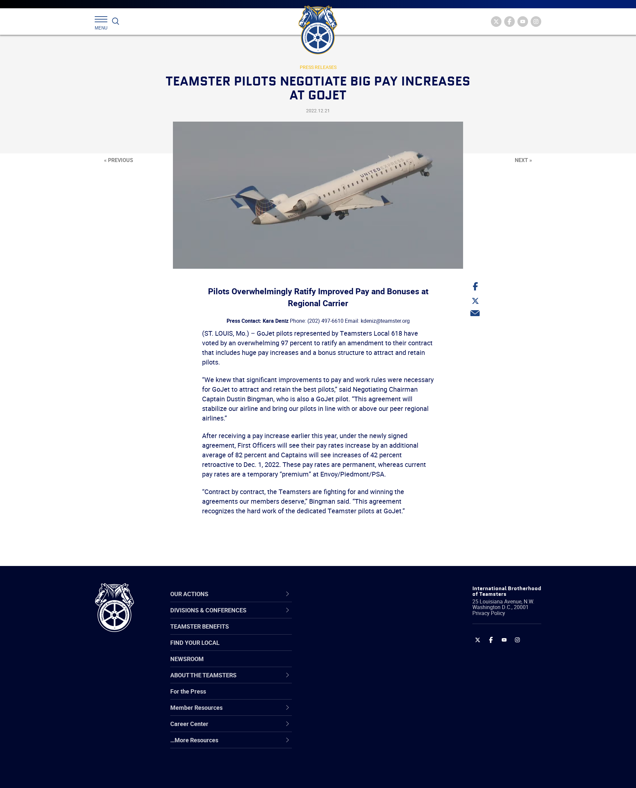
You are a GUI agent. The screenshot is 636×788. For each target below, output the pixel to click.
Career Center (337, 593)
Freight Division (335, 744)
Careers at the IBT (339, 632)
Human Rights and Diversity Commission (351, 760)
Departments (332, 664)
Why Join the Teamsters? (348, 616)
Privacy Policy (488, 613)
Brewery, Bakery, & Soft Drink (353, 648)
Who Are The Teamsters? (348, 616)
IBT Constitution (336, 680)
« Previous (118, 160)
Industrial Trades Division (348, 775)
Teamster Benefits (199, 626)
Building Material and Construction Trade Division (360, 664)
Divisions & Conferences (353, 593)
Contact (325, 616)
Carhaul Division (336, 680)
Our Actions (334, 593)
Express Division (336, 712)
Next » (523, 160)
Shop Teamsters (337, 648)
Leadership (329, 632)
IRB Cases (328, 696)
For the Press (188, 691)
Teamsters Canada (340, 664)
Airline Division (334, 616)
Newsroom (187, 659)
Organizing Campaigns (345, 616)
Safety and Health (338, 648)
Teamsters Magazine (343, 632)
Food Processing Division (348, 728)
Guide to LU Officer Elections (352, 696)
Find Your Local (195, 643)
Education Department (344, 632)
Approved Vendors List (345, 680)
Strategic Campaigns (342, 632)
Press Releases (318, 67)
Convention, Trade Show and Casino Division (362, 696)
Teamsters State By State (349, 616)
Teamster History (338, 648)
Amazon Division (337, 632)
